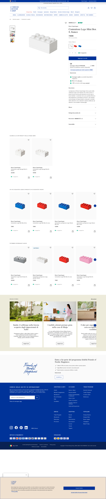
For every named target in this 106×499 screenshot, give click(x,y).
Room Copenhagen (73, 26)
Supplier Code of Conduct (73, 403)
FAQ (55, 399)
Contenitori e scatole (25, 19)
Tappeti (56, 14)
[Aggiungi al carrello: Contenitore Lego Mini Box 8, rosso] (50, 231)
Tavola (70, 426)
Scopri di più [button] (73, 72)
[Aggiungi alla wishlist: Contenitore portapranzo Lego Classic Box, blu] (72, 194)
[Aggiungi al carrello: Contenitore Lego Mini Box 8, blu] (28, 231)
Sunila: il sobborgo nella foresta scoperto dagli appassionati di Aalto (26, 327)
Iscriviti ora (59, 377)
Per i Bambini (89, 14)
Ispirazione (46, 12)
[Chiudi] (26, 475)
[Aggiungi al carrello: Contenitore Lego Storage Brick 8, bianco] (50, 177)
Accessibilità (43, 446)
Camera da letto (63, 14)
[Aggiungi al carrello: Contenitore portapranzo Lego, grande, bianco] (50, 285)
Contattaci (56, 401)
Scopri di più (58, 372)
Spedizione (57, 394)
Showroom (56, 417)
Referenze (86, 397)
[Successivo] (95, 325)
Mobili (14, 14)
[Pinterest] (21, 427)
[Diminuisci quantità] (70, 53)
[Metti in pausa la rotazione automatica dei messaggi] (68, 1)
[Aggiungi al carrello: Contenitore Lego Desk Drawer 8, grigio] (28, 285)
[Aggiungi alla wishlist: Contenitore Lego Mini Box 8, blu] (28, 194)
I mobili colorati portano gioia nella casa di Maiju (60, 326)
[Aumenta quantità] (75, 53)
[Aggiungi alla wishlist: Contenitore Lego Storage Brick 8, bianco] (50, 140)
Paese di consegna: (14, 401)
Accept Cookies (79, 488)
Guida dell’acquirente (74, 406)
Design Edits (86, 417)
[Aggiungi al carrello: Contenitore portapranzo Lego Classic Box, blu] (72, 231)
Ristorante (56, 419)
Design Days (29, 12)
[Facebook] (16, 427)
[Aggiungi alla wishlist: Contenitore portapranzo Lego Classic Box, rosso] (94, 194)
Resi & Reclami (57, 397)
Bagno (71, 14)
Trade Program (87, 392)
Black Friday (86, 424)
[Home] (10, 19)
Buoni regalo (86, 419)
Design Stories (53, 12)
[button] (88, 8)
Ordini (55, 390)
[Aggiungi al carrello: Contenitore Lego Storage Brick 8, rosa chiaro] (94, 285)
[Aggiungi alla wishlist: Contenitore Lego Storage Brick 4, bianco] (28, 140)
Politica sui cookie (35, 446)
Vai (37, 397)
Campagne (40, 12)
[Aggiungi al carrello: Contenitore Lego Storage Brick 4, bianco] (28, 177)
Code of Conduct (73, 400)
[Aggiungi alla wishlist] (66, 22)
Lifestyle (82, 14)
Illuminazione (21, 14)
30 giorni (80, 81)
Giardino (76, 14)
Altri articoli (93, 299)
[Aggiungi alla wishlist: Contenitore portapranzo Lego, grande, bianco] (50, 247)
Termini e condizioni (43, 444)
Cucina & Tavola (30, 14)
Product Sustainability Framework (74, 395)
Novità (34, 12)
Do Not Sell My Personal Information (30, 444)
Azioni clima (72, 398)
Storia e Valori (72, 390)
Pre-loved (56, 421)
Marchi (72, 12)
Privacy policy (52, 444)
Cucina (70, 424)
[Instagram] (11, 427)
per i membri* (86, 83)
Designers (77, 12)
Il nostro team (86, 394)
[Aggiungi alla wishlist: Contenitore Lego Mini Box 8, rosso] (50, 194)
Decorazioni (39, 14)
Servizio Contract (87, 390)
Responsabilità (72, 392)
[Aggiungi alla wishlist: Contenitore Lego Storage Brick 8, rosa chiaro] (94, 247)
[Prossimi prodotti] (95, 206)
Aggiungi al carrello (82, 58)
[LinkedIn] (26, 427)
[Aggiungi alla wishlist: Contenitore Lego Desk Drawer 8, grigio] (28, 247)
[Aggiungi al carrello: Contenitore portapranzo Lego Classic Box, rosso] (94, 231)
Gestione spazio (48, 14)
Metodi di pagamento (59, 392)
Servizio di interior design (64, 12)
